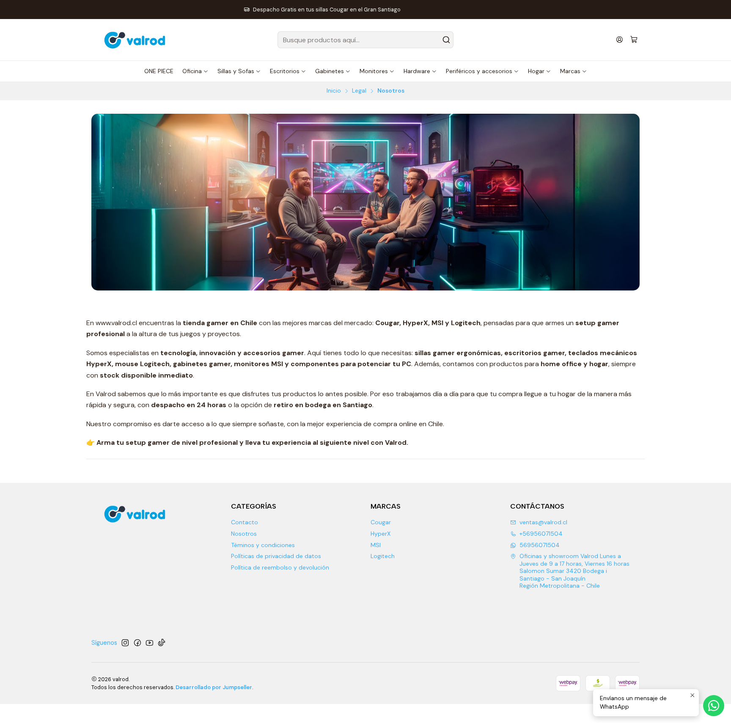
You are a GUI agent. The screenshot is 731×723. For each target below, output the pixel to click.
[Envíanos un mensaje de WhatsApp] (713, 705)
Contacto (244, 522)
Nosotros (244, 533)
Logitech (383, 556)
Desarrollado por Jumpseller (214, 687)
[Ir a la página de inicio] (135, 39)
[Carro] (634, 40)
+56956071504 (541, 533)
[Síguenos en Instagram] (125, 642)
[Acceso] (619, 39)
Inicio (334, 91)
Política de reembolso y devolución (280, 567)
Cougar (381, 522)
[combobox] (365, 39)
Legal (359, 91)
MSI (376, 545)
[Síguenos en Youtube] (150, 642)
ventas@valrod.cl (543, 522)
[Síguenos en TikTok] (161, 642)
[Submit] (446, 39)
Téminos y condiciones (263, 545)
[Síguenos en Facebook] (137, 642)
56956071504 (539, 545)
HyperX (380, 533)
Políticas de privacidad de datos (276, 556)
